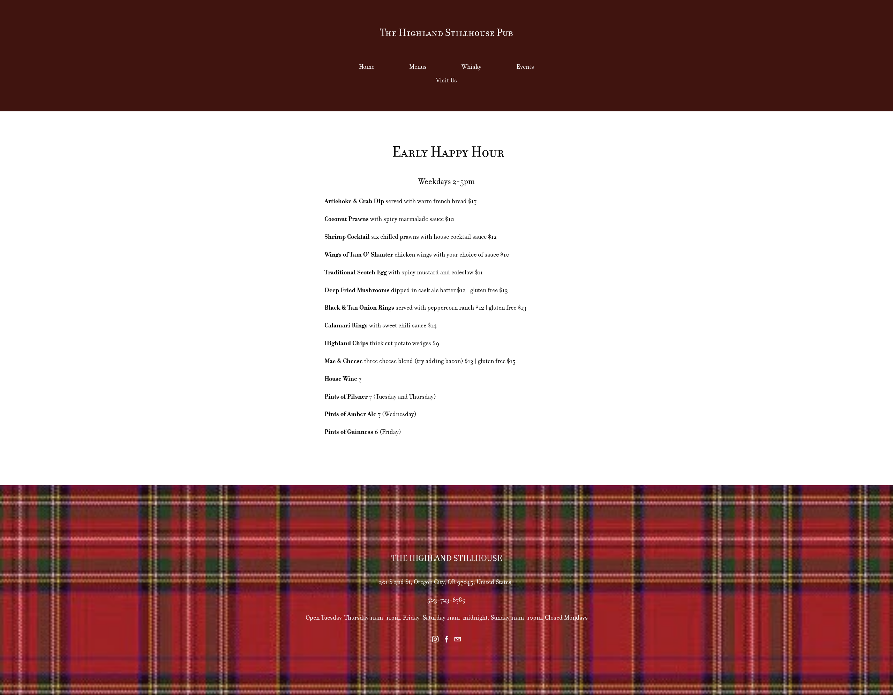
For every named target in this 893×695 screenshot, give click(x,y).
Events (525, 67)
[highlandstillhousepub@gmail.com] (457, 639)
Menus (418, 67)
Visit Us (446, 80)
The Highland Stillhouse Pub (446, 32)
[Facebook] (446, 639)
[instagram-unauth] (435, 639)
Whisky (471, 67)
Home (366, 67)
